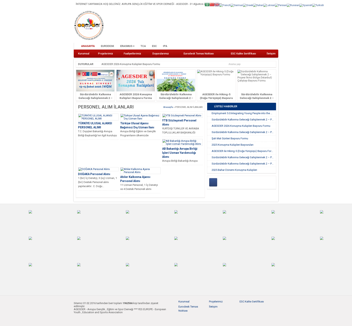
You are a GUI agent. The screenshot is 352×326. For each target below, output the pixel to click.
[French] (225, 4)
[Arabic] (207, 4)
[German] (237, 4)
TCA (143, 46)
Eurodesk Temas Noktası (199, 53)
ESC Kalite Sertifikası (243, 53)
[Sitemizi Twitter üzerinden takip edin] (261, 46)
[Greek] (248, 4)
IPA (165, 46)
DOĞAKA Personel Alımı (94, 174)
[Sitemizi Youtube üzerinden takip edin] (268, 46)
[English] (216, 4)
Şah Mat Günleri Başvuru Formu (230, 138)
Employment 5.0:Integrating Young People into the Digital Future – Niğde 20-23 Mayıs (244, 113)
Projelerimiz (105, 53)
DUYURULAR (85, 64)
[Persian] (281, 4)
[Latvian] (269, 4)
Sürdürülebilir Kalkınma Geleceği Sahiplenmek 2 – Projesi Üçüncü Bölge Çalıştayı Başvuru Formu (244, 132)
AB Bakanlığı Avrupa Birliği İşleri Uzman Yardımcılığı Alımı (179, 152)
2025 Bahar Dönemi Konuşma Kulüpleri (234, 169)
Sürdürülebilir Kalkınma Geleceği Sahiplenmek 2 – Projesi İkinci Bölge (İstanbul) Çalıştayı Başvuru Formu (244, 157)
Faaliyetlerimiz (132, 53)
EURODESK (107, 46)
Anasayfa (88, 46)
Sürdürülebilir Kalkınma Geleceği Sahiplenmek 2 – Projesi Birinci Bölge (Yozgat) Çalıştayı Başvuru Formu (244, 163)
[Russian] (293, 4)
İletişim (271, 53)
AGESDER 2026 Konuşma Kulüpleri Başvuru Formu (130, 64)
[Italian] (258, 4)
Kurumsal (83, 53)
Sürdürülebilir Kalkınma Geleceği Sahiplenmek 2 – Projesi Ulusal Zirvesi (95, 98)
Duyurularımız (160, 53)
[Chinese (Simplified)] (212, 4)
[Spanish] (305, 4)
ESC (154, 46)
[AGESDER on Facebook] (213, 182)
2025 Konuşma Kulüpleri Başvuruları (232, 144)
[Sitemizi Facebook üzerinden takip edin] (254, 46)
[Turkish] (318, 4)
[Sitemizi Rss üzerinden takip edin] (275, 46)
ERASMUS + (127, 46)
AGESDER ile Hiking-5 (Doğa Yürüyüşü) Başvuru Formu (216, 98)
